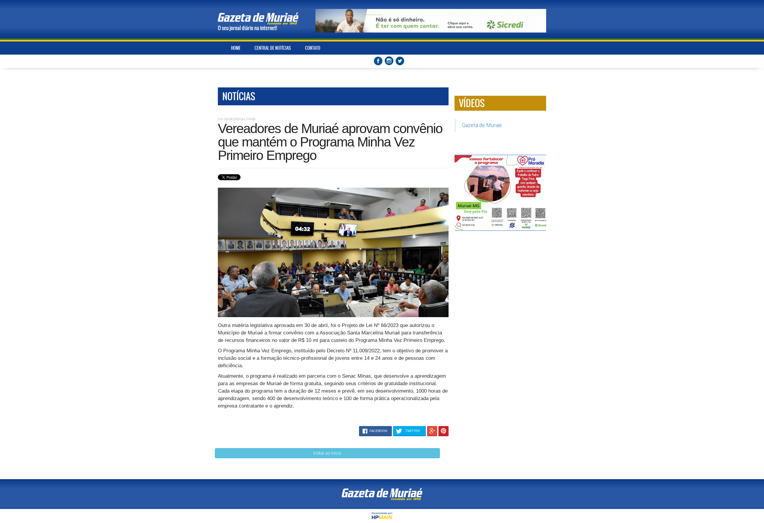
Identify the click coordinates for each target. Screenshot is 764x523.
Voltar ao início (327, 453)
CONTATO (312, 48)
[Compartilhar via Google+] (432, 431)
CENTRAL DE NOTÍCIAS (273, 48)
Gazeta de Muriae (482, 125)
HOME (236, 48)
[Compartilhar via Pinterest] (443, 431)
